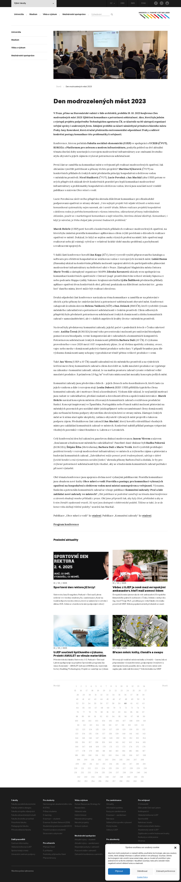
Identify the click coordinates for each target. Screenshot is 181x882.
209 (77, 764)
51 (144, 699)
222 (89, 768)
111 (78, 725)
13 (138, 686)
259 (127, 781)
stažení (96, 515)
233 (89, 772)
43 (95, 699)
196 (130, 755)
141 (130, 734)
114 (97, 725)
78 (90, 712)
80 (102, 712)
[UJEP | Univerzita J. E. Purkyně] (154, 16)
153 (137, 738)
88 (77, 716)
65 (83, 708)
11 (127, 686)
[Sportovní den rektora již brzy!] (81, 565)
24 (128, 690)
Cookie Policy (142, 877)
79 (96, 712)
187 (144, 751)
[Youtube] (167, 3)
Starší (165, 685)
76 (78, 712)
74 (138, 708)
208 (142, 760)
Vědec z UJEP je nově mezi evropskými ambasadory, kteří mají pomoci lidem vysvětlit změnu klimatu (139, 590)
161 (117, 742)
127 (110, 729)
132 (144, 729)
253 (85, 781)
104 (103, 721)
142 (137, 734)
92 (101, 716)
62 (137, 703)
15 (75, 690)
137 (103, 734)
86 (137, 712)
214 (110, 764)
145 (83, 738)
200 (85, 760)
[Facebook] (156, 3)
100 (76, 721)
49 (132, 699)
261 (142, 781)
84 (125, 712)
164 (137, 742)
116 (110, 725)
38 (137, 695)
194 (117, 755)
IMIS (133, 3)
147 (97, 738)
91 (95, 716)
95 (119, 716)
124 (90, 729)
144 (76, 738)
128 (117, 729)
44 (101, 699)
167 (83, 747)
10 (121, 686)
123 (83, 729)
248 (121, 777)
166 (76, 747)
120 (136, 725)
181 (104, 751)
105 (110, 721)
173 (124, 747)
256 (106, 781)
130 (130, 729)
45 (107, 699)
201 (92, 760)
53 (83, 703)
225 (110, 768)
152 (131, 738)
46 (114, 699)
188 (76, 755)
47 (120, 699)
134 (83, 734)
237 (117, 772)
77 (84, 712)
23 (122, 690)
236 (110, 772)
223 (96, 768)
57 (107, 703)
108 (131, 721)
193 (110, 755)
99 (144, 716)
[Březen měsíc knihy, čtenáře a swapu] (140, 631)
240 (138, 772)
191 (96, 755)
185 (130, 751)
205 (120, 760)
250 (135, 777)
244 (92, 777)
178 (83, 751)
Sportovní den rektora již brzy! (74, 587)
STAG (143, 3)
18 (92, 690)
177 (77, 751)
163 (130, 742)
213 (104, 764)
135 (90, 734)
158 (96, 742)
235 (103, 772)
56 (101, 703)
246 (107, 777)
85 (131, 712)
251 (142, 777)
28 (78, 695)
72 (126, 708)
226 (117, 768)
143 (144, 734)
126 (104, 729)
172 (117, 747)
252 (78, 781)
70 (114, 708)
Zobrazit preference (165, 871)
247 (114, 777)
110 (144, 721)
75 (144, 708)
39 (143, 695)
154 (144, 738)
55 (95, 703)
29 (84, 695)
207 (135, 760)
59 (119, 703)
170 (104, 747)
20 (104, 690)
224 (103, 768)
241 (145, 772)
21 (110, 690)
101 (83, 721)
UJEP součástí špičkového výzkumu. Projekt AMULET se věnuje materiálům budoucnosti (79, 655)
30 (90, 695)
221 (82, 768)
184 (123, 751)
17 (87, 690)
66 (90, 708)
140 (123, 734)
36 (125, 695)
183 (117, 751)
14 (144, 686)
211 (91, 764)
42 (89, 699)
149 (110, 738)
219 (144, 764)
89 (83, 716)
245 (100, 777)
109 (137, 721)
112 (84, 725)
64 (77, 708)
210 (84, 764)
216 (124, 764)
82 (113, 712)
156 (83, 742)
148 (104, 738)
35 (119, 695)
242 (78, 777)
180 (97, 751)
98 (138, 716)
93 (107, 716)
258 (120, 781)
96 (125, 716)
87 (143, 712)
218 (137, 764)
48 (126, 699)
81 (107, 712)
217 (130, 764)
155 (76, 742)
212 (97, 764)
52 (77, 703)
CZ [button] (111, 3)
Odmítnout (142, 871)
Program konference (66, 524)
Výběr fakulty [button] (20, 3)
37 (131, 695)
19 (98, 690)
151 (124, 738)
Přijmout (119, 871)
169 (97, 747)
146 (90, 738)
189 (83, 755)
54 (89, 703)
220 (75, 768)
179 (90, 751)
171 (111, 747)
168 (90, 747)
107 (124, 721)
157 (90, 742)
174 (130, 747)
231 (75, 772)
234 (96, 772)
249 (128, 777)
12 (132, 686)
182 (110, 751)
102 (90, 721)
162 (123, 742)
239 (131, 772)
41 (83, 699)
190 (90, 755)
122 (77, 729)
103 (96, 721)
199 (78, 760)
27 (146, 690)
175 (137, 747)
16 (81, 690)
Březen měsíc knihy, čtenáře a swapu (138, 652)
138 (110, 734)
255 (99, 781)
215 (117, 764)
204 (113, 760)
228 (131, 768)
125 (97, 729)
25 (134, 690)
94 (113, 716)
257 (113, 781)
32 (101, 695)
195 (123, 755)
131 (137, 729)
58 (113, 703)
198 (144, 755)
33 (107, 695)
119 (129, 725)
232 (82, 772)
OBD (122, 3)
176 (144, 747)
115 (104, 725)
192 (103, 755)
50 (138, 699)
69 (108, 708)
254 (92, 781)
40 (77, 699)
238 (124, 772)
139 (117, 734)
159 (103, 742)
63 (143, 703)
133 (77, 734)
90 (89, 716)
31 (95, 695)
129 (124, 729)
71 (120, 708)
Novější (56, 685)
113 (91, 725)
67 (96, 708)
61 (131, 703)
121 (142, 725)
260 (135, 781)
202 (99, 760)
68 (102, 708)
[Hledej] (112, 14)
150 (117, 738)
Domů (58, 87)
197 (137, 755)
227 (124, 768)
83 (119, 712)
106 (117, 721)
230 (145, 768)
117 (116, 725)
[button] (175, 847)
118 (123, 725)
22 (116, 690)
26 (140, 690)
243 (85, 777)
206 (128, 760)
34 (113, 695)
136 (97, 734)
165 (144, 742)
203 (106, 760)
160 (110, 742)
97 (132, 716)
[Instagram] (161, 3)
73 (132, 708)
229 (138, 768)
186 (137, 751)
